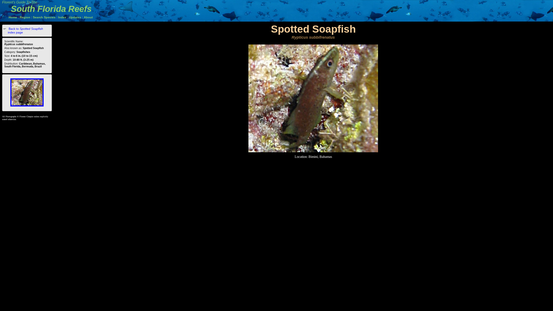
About (88, 17)
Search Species (44, 17)
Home (13, 17)
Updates (75, 17)
